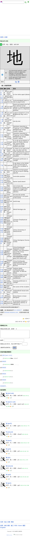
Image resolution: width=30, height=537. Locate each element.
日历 (1, 522)
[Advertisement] (15, 20)
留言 (24, 525)
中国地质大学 (1, 230)
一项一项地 (1, 121)
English (3, 527)
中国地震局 (1, 263)
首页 (1, 37)
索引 (8, 525)
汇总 (5, 522)
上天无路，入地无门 (1, 152)
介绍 (5, 525)
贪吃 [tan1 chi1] (7, 355)
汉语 (6, 37)
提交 (14, 347)
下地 (1, 165)
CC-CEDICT (18, 310)
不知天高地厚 (1, 188)
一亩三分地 (1, 114)
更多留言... (3, 386)
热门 (12, 525)
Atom (20, 525)
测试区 (4, 361)
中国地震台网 (1, 252)
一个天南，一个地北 (1, 94)
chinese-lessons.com (11, 312)
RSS (15, 525)
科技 (12, 522)
